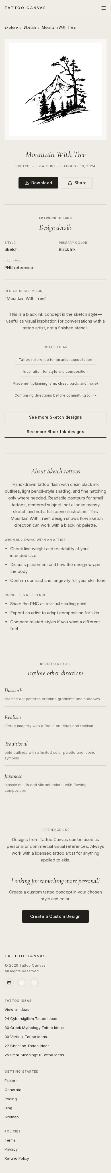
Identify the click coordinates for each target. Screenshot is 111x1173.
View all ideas (17, 1009)
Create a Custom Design (55, 916)
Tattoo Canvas (25, 7)
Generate (13, 1089)
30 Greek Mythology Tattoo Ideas (34, 1027)
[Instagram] (21, 982)
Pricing (11, 1098)
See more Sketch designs (55, 417)
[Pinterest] (34, 982)
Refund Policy (17, 1158)
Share (81, 182)
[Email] (9, 982)
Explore (11, 27)
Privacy (11, 1149)
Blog (8, 1108)
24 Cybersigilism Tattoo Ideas (31, 1018)
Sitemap (12, 1117)
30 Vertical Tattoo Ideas (26, 1036)
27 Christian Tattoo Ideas (27, 1045)
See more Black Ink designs (55, 431)
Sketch (30, 27)
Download (41, 182)
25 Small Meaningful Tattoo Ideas (34, 1055)
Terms (10, 1140)
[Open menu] (103, 8)
